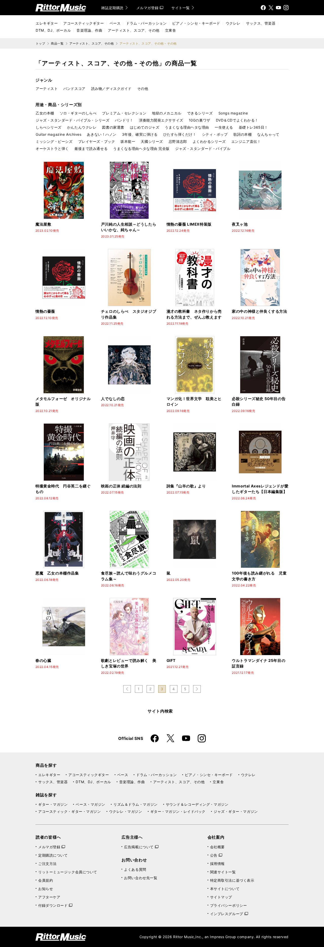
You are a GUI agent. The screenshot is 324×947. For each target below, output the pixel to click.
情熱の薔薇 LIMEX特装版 (189, 224)
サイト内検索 (160, 711)
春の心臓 (43, 660)
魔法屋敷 (43, 224)
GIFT (171, 660)
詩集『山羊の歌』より (186, 486)
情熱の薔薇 (45, 311)
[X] (270, 7)
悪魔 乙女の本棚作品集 (57, 573)
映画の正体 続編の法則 (121, 486)
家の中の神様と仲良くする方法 (259, 311)
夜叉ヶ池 (240, 224)
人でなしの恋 (113, 398)
